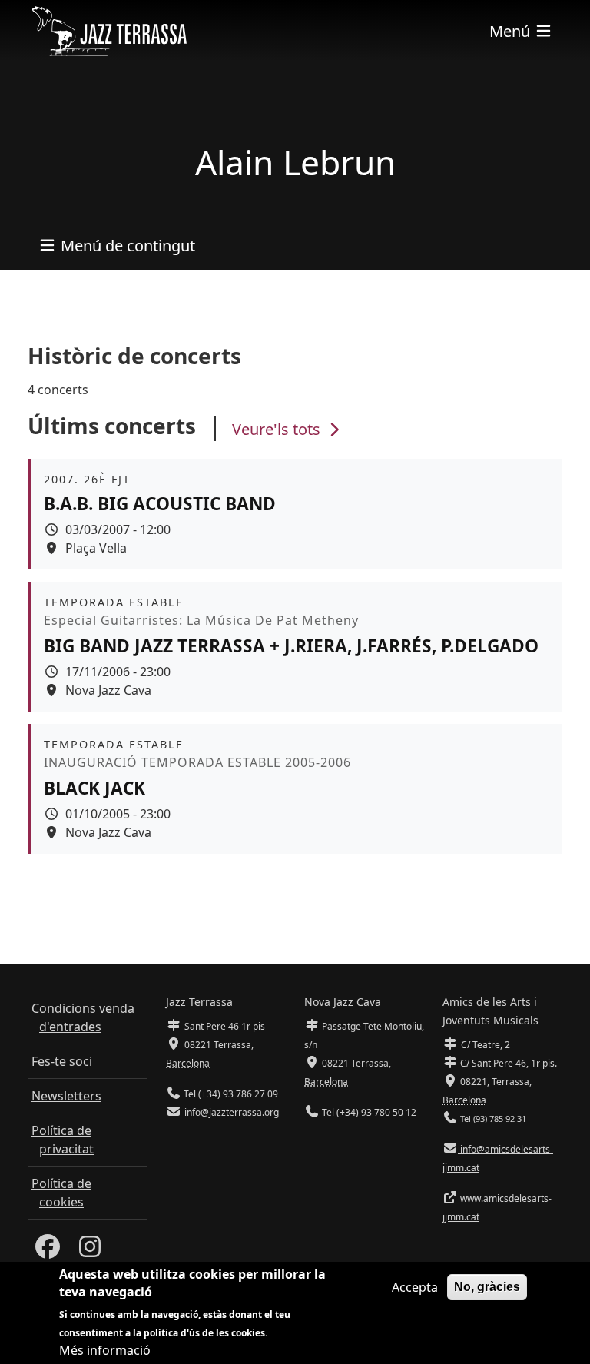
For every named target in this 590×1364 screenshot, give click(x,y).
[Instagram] (90, 1251)
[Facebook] (47, 1251)
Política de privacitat (62, 1139)
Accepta (415, 1287)
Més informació (105, 1350)
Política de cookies (61, 1192)
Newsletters (66, 1095)
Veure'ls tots (278, 429)
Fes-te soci (61, 1061)
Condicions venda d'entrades (82, 1017)
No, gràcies (487, 1286)
